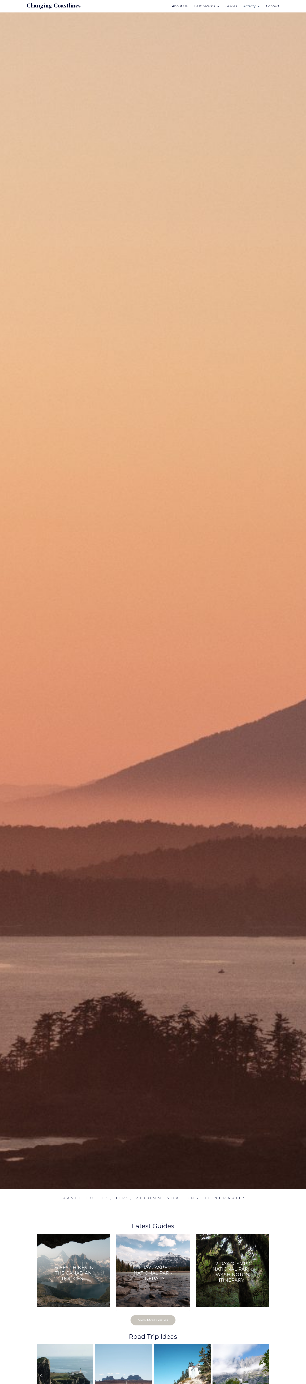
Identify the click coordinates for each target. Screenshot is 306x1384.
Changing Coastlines (54, 6)
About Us (180, 6)
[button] (41, 1376)
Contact (272, 6)
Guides (231, 6)
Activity (249, 6)
